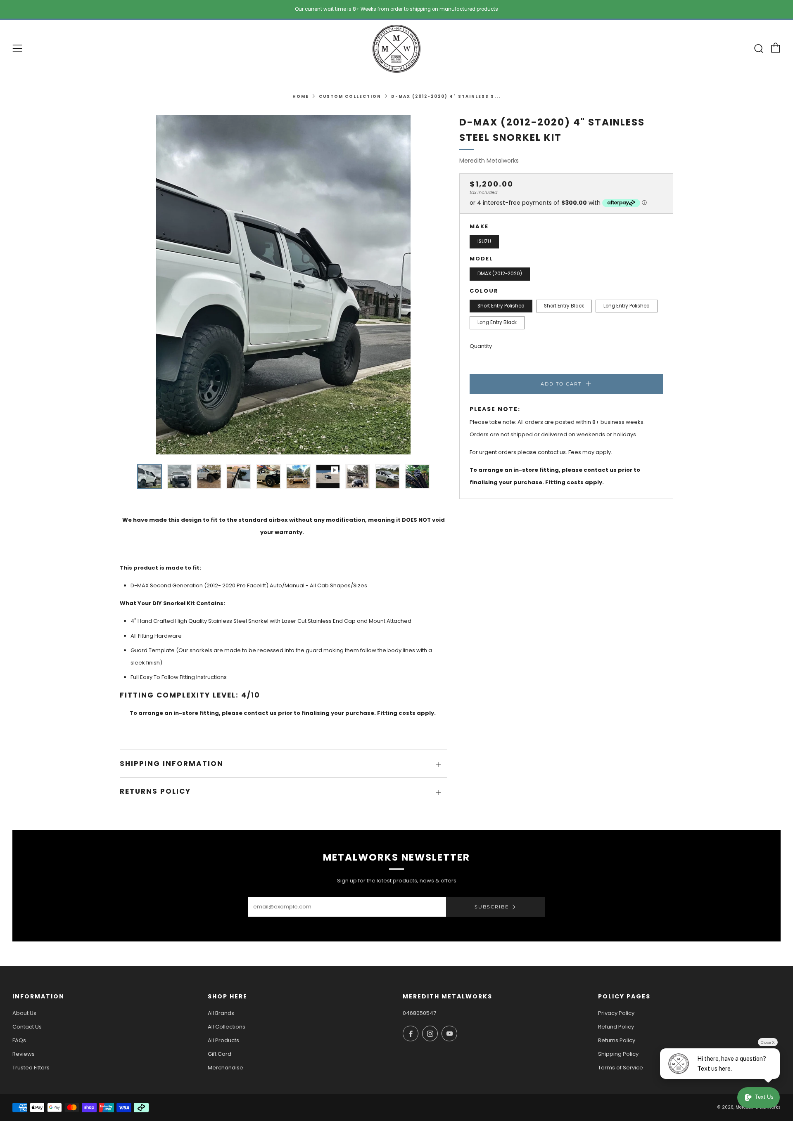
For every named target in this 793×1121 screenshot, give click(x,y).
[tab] (149, 476)
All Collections (226, 1027)
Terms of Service (620, 1067)
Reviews (23, 1054)
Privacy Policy (616, 1013)
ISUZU (484, 241)
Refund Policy (616, 1027)
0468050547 (419, 1013)
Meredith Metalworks (489, 160)
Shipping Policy (618, 1054)
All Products (223, 1040)
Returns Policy (616, 1040)
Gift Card (219, 1054)
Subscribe (492, 907)
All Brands (221, 1013)
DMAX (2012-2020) (499, 273)
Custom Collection (350, 96)
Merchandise (225, 1067)
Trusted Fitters (31, 1067)
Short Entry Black (564, 306)
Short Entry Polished (501, 306)
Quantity (481, 346)
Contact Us (27, 1027)
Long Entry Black (497, 322)
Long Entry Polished (626, 306)
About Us (24, 1013)
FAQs (19, 1040)
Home (300, 96)
